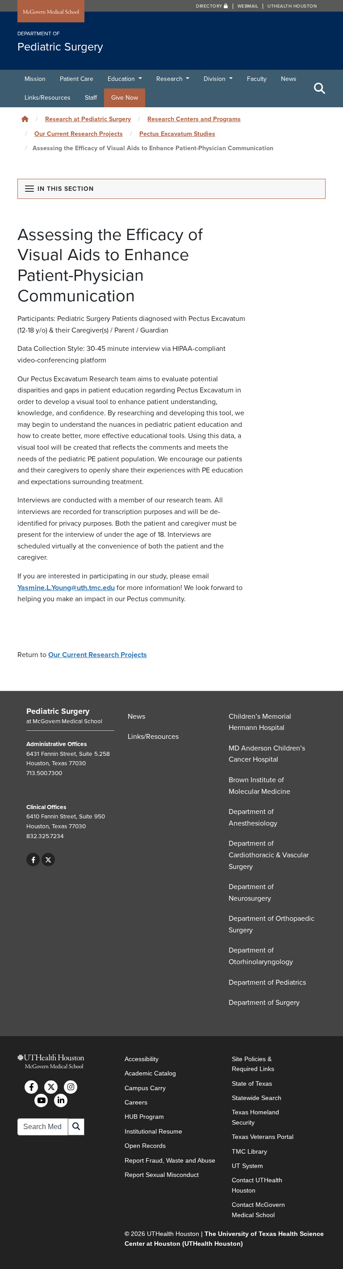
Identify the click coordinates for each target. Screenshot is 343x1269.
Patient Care (76, 79)
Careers (136, 1102)
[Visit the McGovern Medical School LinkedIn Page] (60, 1100)
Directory (210, 6)
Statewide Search (256, 1097)
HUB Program (144, 1116)
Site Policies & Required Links (253, 1063)
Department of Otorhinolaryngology (261, 956)
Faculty (257, 79)
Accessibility (142, 1058)
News (289, 79)
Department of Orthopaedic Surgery (271, 924)
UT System (247, 1165)
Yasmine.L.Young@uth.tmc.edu (66, 587)
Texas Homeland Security (255, 1117)
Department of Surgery (264, 1002)
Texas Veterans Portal (262, 1136)
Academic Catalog (150, 1073)
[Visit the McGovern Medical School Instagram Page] (70, 1087)
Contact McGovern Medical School (258, 1209)
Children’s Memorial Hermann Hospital (260, 722)
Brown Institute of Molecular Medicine (259, 786)
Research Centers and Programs (194, 119)
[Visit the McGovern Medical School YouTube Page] (41, 1100)
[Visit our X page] (48, 860)
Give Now (124, 97)
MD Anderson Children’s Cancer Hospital (267, 754)
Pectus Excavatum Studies (177, 134)
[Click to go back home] (25, 119)
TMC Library (249, 1151)
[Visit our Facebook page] (33, 860)
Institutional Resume (153, 1131)
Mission (35, 79)
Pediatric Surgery (57, 711)
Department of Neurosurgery (251, 892)
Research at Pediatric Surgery (88, 119)
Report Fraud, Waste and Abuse (170, 1160)
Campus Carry (145, 1088)
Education (122, 79)
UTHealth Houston (292, 6)
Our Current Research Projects (78, 134)
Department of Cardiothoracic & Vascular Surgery (269, 855)
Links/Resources (48, 97)
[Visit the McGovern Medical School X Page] (51, 1087)
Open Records (145, 1145)
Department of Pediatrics (267, 982)
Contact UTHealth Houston (257, 1184)
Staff (91, 97)
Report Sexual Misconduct (162, 1174)
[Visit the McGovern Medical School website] (51, 12)
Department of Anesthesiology (253, 817)
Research (170, 79)
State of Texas (252, 1083)
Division (215, 79)
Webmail (248, 6)
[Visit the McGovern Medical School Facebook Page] (31, 1087)
